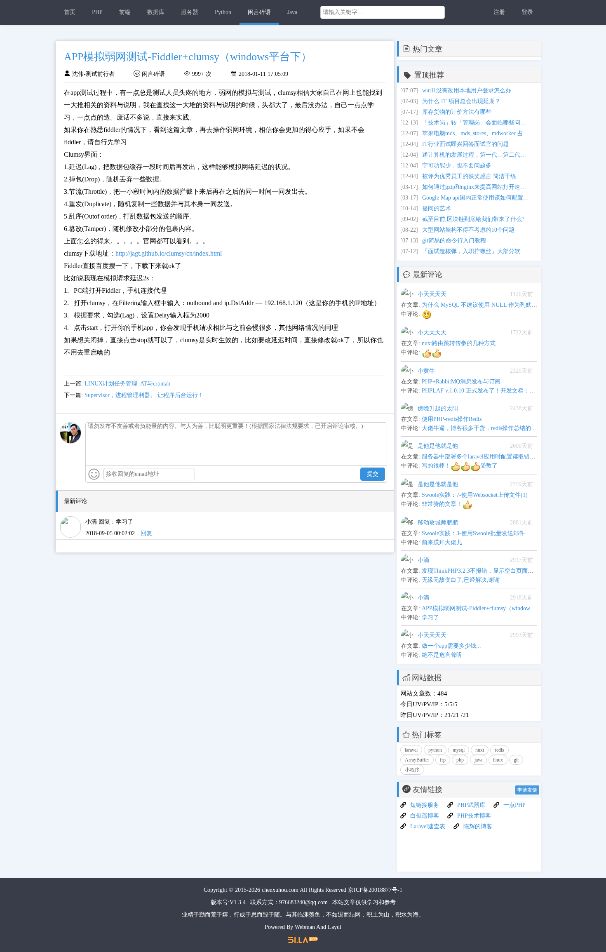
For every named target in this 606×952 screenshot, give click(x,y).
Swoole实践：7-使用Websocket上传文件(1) (475, 495)
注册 (499, 12)
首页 (69, 12)
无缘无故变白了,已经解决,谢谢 (461, 580)
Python (223, 12)
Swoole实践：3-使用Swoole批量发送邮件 (473, 533)
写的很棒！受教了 (460, 466)
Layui (334, 927)
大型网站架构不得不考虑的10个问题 (468, 230)
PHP (97, 12)
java (478, 760)
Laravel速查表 (427, 826)
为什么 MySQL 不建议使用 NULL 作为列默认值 (482, 305)
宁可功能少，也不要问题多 (456, 165)
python (435, 750)
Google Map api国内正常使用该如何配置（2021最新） (475, 198)
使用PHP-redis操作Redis (452, 419)
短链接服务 (424, 805)
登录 (527, 12)
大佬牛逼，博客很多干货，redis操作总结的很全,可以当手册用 (500, 428)
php (460, 760)
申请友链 (527, 790)
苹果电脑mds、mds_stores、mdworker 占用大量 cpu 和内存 (475, 133)
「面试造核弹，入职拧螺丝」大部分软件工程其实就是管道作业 (475, 251)
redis (499, 750)
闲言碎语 (259, 12)
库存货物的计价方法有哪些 (456, 112)
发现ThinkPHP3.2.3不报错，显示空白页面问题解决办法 (492, 571)
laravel (411, 750)
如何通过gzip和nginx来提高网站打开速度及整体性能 (475, 187)
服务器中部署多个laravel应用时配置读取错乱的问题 (487, 457)
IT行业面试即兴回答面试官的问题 (465, 144)
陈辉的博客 (477, 826)
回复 (146, 533)
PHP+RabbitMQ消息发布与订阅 (461, 381)
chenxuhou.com (280, 890)
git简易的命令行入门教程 (454, 240)
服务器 (189, 12)
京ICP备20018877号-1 (375, 890)
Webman (305, 927)
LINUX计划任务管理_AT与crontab (127, 384)
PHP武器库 (471, 805)
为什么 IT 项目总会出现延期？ (461, 101)
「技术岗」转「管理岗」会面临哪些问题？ (475, 123)
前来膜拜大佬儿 (442, 542)
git (516, 760)
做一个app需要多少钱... (451, 646)
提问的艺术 (436, 208)
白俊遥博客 (424, 816)
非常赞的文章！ (442, 504)
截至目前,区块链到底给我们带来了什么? (473, 219)
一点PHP (514, 805)
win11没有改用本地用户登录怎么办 (466, 90)
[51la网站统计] (303, 939)
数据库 (155, 12)
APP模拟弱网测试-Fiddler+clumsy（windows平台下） (488, 608)
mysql (459, 750)
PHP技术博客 (474, 816)
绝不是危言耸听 (442, 655)
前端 (125, 12)
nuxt (479, 750)
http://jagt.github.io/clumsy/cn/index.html (168, 253)
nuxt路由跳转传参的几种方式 (459, 343)
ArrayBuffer (417, 760)
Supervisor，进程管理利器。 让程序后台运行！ (144, 395)
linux (498, 760)
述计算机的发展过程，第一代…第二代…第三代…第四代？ (475, 155)
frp (443, 760)
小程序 (412, 770)
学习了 (430, 617)
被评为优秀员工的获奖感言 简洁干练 (469, 176)
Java (292, 12)
